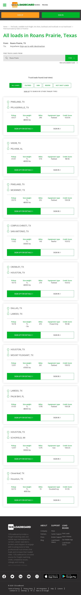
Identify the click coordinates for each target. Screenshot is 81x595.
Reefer (47, 85)
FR (31, 591)
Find (70, 58)
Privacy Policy (28, 589)
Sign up (27, 91)
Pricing (45, 5)
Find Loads (66, 533)
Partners (43, 534)
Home (5, 27)
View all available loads (67, 63)
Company (43, 531)
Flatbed (28, 85)
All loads (15, 85)
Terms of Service (14, 589)
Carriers (14, 5)
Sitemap (24, 591)
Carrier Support (56, 534)
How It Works (34, 5)
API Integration (42, 589)
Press (42, 537)
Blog (42, 540)
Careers (60, 589)
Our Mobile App (67, 540)
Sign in (60, 15)
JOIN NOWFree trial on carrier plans (64, 5)
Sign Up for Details (23, 129)
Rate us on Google (42, 591)
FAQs (53, 531)
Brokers (23, 5)
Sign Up (20, 15)
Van (38, 85)
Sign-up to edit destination (32, 46)
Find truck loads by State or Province (15, 29)
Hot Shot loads (62, 85)
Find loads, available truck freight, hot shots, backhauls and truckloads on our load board (41, 27)
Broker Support (56, 537)
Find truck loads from (12, 53)
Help (52, 589)
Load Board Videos (55, 541)
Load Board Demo (66, 544)
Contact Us (13, 591)
